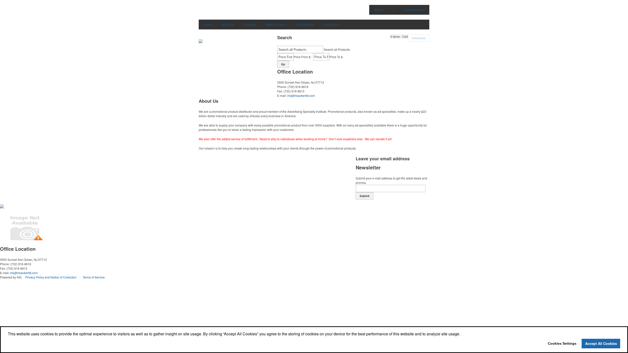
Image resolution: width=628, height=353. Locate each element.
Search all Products (337, 49)
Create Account (414, 10)
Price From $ (302, 57)
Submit (364, 196)
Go (283, 64)
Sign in (378, 10)
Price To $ (336, 57)
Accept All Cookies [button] (601, 343)
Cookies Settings (562, 343)
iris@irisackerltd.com (301, 95)
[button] (399, 36)
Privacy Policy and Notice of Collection (51, 277)
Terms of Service (94, 277)
